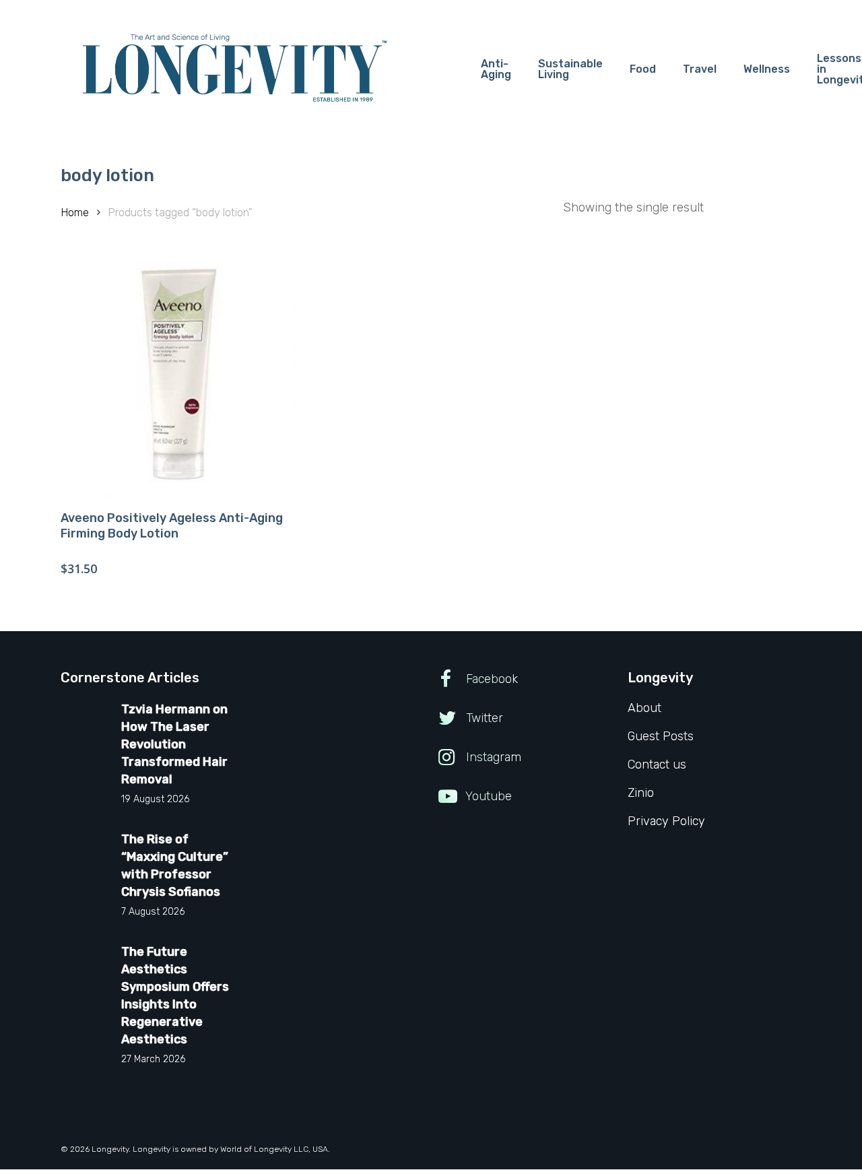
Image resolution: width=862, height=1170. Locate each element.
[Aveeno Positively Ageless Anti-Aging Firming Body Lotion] (178, 380)
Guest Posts (661, 736)
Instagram (492, 757)
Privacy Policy (666, 821)
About (644, 708)
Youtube (487, 796)
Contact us (657, 764)
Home (75, 212)
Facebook (490, 679)
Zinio (641, 792)
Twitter (483, 718)
